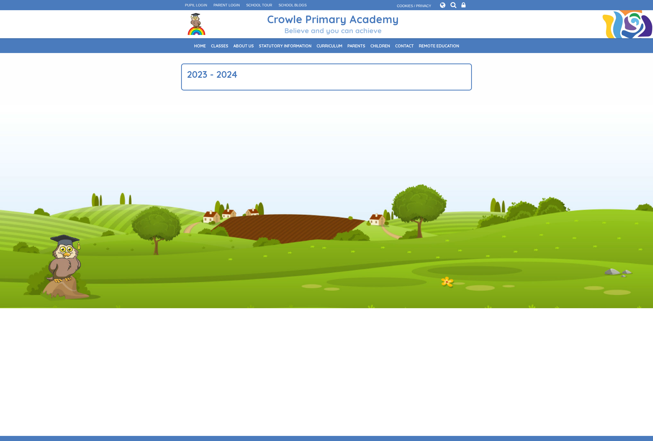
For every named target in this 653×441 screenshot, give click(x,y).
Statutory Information (285, 45)
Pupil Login (196, 5)
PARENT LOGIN (227, 5)
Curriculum (329, 45)
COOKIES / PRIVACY (414, 6)
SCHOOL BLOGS (293, 5)
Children (380, 45)
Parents (356, 45)
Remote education (439, 45)
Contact (404, 45)
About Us (243, 45)
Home (200, 45)
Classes (219, 45)
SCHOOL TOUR (259, 5)
